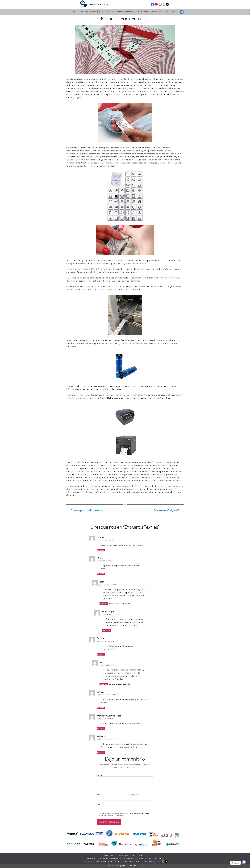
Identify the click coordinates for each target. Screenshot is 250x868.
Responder (100, 550)
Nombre (100, 794)
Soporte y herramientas (125, 11)
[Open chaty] (244, 862)
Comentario (101, 775)
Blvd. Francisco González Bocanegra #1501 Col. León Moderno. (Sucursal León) (111, 861)
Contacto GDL (109, 855)
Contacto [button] (173, 11)
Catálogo (76, 11)
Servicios (93, 11)
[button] (164, 4)
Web (98, 804)
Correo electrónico (133, 794)
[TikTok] (168, 4)
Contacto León (123, 855)
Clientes (147, 11)
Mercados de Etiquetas (107, 11)
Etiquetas (84, 11)
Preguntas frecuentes (160, 11)
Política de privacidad (140, 855)
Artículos (139, 11)
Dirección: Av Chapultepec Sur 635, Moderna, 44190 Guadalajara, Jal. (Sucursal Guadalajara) (119, 858)
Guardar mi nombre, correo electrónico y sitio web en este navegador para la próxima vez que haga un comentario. (124, 814)
